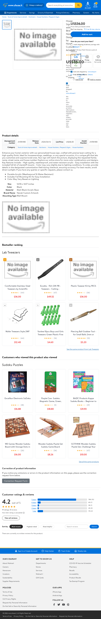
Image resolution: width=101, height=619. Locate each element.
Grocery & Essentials (45, 12)
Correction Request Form (15, 480)
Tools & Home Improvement (17, 17)
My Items (95, 12)
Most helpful (47, 526)
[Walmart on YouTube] (63, 604)
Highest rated (32, 526)
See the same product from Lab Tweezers (83, 349)
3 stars (34, 505)
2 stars (34, 508)
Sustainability (7, 577)
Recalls (71, 570)
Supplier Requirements (11, 581)
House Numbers (77, 147)
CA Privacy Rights (9, 599)
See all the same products (89, 461)
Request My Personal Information (15, 602)
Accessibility (74, 574)
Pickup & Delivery (62, 12)
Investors (6, 574)
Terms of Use (7, 592)
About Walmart (8, 563)
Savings (32, 12)
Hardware (32, 17)
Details (90, 75)
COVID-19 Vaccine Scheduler (80, 563)
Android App (57, 595)
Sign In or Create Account (27, 551)
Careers (86, 12)
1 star (34, 511)
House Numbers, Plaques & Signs (48, 17)
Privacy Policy (8, 595)
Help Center (49, 551)
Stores (38, 567)
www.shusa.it (70, 93)
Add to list (79, 79)
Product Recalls (75, 577)
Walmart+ (39, 574)
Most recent (16, 526)
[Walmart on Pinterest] (68, 604)
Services (23, 12)
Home (4, 17)
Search (94, 526)
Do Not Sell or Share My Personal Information (19, 606)
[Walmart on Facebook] (54, 604)
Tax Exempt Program (77, 581)
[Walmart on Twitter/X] (58, 604)
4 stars (33, 502)
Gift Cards (40, 577)
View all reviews (11, 518)
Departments (12, 12)
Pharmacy (76, 12)
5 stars (34, 500)
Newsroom (7, 570)
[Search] (78, 5)
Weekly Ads (82, 551)
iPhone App (57, 592)
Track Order (65, 551)
